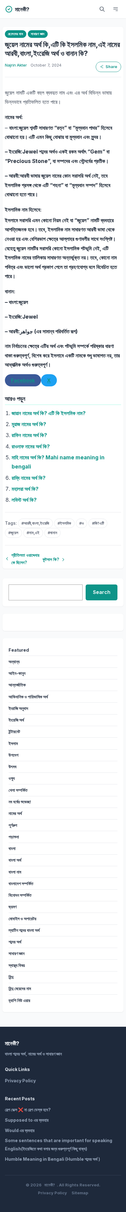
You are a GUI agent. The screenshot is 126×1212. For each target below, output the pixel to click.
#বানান (52, 532)
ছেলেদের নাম (15, 34)
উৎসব (13, 766)
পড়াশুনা (14, 836)
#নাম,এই (33, 532)
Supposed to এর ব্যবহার (27, 1120)
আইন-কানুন (17, 673)
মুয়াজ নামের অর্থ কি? (29, 424)
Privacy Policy (20, 1080)
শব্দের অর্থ (15, 941)
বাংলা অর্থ (15, 860)
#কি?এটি (98, 523)
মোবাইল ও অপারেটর (22, 918)
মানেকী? (49, 1184)
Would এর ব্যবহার (20, 1130)
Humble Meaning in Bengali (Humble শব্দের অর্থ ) (52, 1159)
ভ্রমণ (13, 906)
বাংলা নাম (15, 871)
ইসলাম (13, 743)
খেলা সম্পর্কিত (18, 790)
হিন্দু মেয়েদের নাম (20, 988)
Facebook (23, 380)
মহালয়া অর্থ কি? (25, 489)
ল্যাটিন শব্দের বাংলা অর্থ (24, 930)
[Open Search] (102, 9)
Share (111, 66)
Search (101, 592)
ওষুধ (12, 778)
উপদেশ (13, 755)
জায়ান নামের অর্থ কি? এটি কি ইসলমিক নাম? (49, 413)
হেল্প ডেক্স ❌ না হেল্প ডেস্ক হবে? (28, 1109)
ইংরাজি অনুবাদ (18, 708)
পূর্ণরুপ (13, 825)
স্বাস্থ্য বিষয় (17, 965)
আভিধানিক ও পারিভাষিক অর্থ (28, 696)
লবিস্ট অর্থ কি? (24, 500)
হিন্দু (11, 976)
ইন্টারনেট (14, 731)
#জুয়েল (13, 532)
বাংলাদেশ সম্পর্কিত (21, 883)
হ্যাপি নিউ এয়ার (19, 1000)
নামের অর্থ (15, 813)
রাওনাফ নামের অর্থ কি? (31, 446)
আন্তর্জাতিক (17, 684)
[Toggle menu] (115, 9)
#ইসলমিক (64, 523)
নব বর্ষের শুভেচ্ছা (20, 801)
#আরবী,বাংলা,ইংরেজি (35, 523)
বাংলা (12, 848)
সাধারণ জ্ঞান (38, 34)
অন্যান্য (14, 661)
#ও (81, 523)
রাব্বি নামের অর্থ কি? (29, 478)
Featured (19, 650)
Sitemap (80, 1192)
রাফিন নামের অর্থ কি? (29, 435)
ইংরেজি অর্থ (16, 719)
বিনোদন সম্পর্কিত (20, 895)
